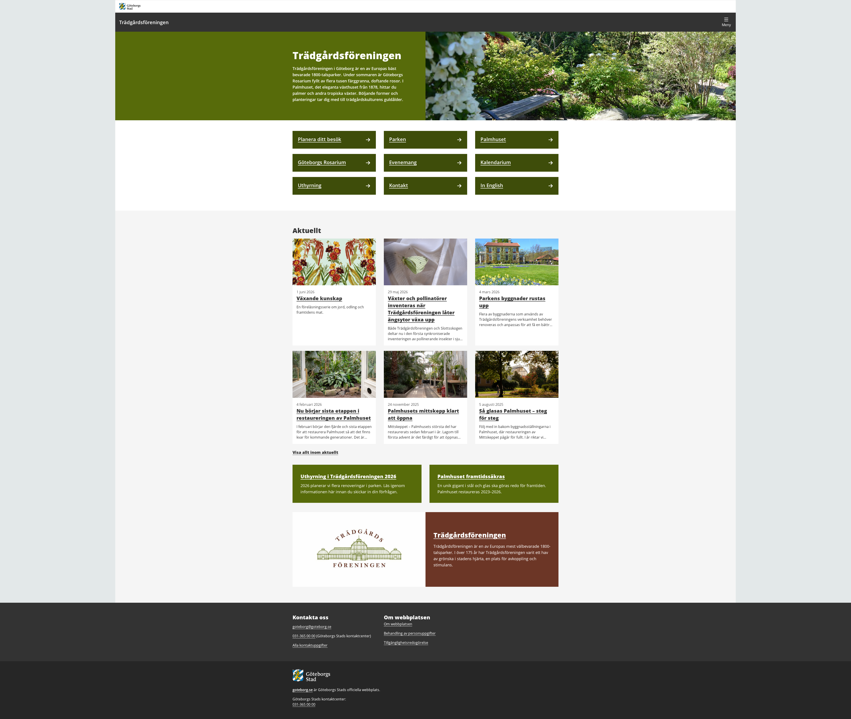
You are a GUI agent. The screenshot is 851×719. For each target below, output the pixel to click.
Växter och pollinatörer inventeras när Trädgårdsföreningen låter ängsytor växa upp (421, 309)
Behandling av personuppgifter (410, 633)
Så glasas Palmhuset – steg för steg (513, 414)
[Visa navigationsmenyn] (726, 22)
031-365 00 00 (304, 704)
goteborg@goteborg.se (312, 626)
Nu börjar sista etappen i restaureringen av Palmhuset (334, 414)
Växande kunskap (319, 298)
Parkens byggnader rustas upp (512, 302)
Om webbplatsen (398, 624)
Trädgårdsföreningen (144, 22)
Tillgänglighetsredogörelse (406, 642)
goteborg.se (303, 689)
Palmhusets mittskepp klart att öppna (423, 414)
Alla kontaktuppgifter (310, 645)
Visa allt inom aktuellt (315, 452)
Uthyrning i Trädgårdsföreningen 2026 (348, 476)
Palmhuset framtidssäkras (471, 476)
